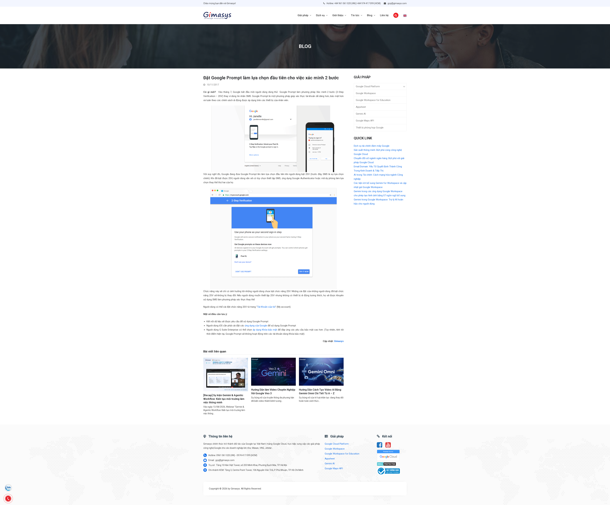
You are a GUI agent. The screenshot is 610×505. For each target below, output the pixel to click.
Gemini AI (361, 113)
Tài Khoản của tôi (266, 306)
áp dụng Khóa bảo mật (265, 329)
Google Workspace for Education (373, 100)
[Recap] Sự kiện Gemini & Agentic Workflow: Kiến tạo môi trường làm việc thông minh (223, 399)
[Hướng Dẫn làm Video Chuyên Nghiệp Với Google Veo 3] (273, 371)
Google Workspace (366, 93)
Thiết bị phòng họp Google (369, 127)
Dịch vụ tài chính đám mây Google (371, 145)
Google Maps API (365, 120)
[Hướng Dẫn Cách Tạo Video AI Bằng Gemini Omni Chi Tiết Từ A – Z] (321, 371)
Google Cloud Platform (368, 86)
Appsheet (361, 107)
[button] (396, 15)
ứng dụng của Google (256, 325)
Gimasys (339, 341)
